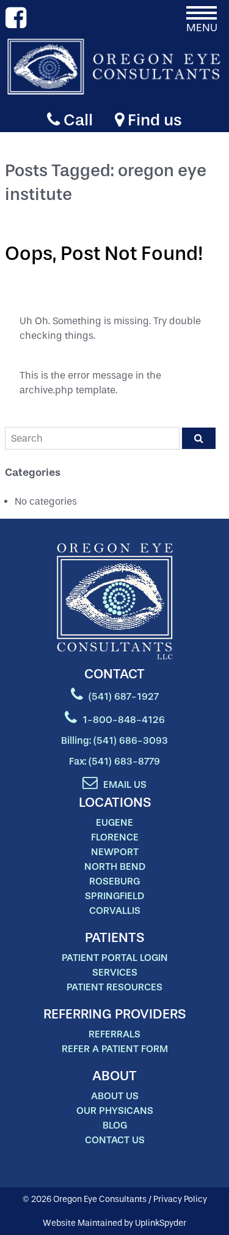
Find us (153, 119)
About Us (115, 1096)
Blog (115, 1125)
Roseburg (114, 881)
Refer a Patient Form (115, 1049)
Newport (115, 852)
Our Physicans (114, 1110)
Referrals (114, 1034)
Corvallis (114, 910)
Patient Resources (114, 987)
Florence (115, 837)
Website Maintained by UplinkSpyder (114, 1223)
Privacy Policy (180, 1199)
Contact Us (115, 1140)
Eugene (114, 822)
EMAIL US (124, 784)
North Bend (114, 866)
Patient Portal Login (115, 957)
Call (76, 119)
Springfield (114, 896)
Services (114, 972)
